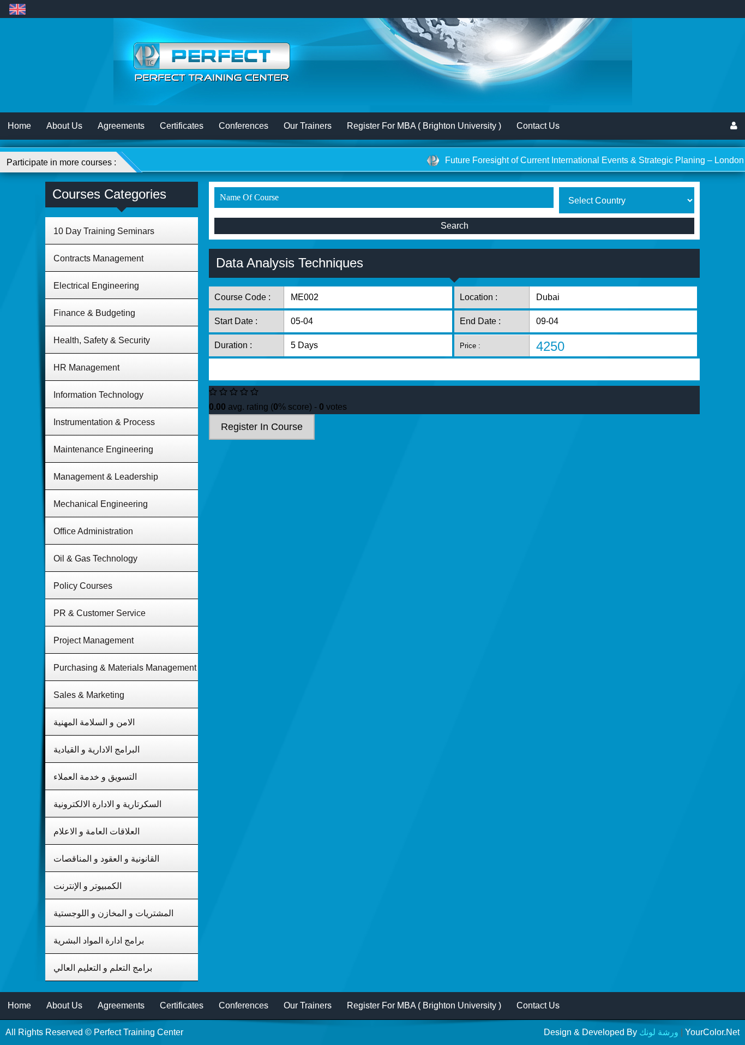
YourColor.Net (712, 1032)
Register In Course (262, 426)
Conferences (243, 125)
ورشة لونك (658, 1032)
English (17, 9)
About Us (64, 125)
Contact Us (538, 125)
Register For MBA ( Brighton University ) (424, 125)
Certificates (181, 125)
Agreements (121, 125)
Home (19, 125)
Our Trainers (308, 125)
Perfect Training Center (138, 1032)
